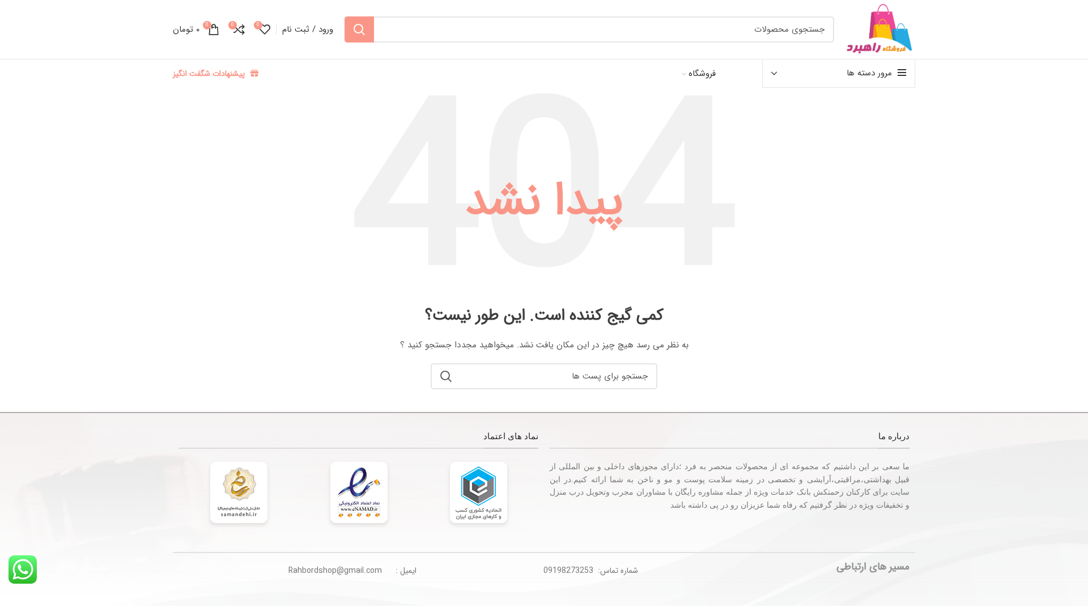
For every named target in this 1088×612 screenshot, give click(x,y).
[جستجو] (359, 29)
